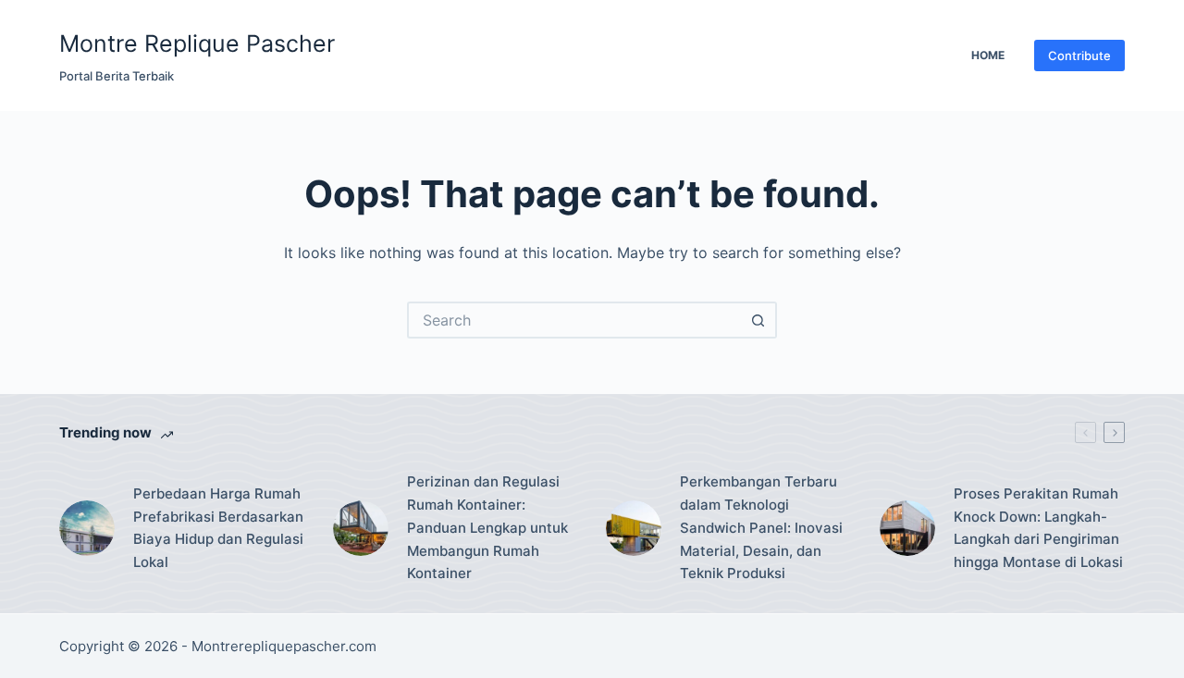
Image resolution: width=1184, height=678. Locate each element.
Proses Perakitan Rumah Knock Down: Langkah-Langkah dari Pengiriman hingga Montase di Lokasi (1038, 528)
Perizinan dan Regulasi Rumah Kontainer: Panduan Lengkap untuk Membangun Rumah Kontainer (487, 527)
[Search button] (758, 320)
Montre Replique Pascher (197, 43)
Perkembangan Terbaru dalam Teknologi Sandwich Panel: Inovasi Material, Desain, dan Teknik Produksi (761, 527)
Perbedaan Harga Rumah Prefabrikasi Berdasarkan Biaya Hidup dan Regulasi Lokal (218, 528)
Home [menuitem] (988, 55)
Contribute (1079, 55)
